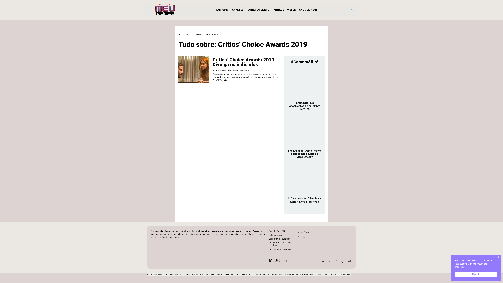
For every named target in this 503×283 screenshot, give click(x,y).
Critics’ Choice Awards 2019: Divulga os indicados (244, 62)
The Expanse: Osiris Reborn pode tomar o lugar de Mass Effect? (304, 154)
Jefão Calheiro (219, 70)
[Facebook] (336, 261)
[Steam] (349, 261)
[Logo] (165, 10)
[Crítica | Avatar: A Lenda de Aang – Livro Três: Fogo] (304, 179)
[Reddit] (342, 261)
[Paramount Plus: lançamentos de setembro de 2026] (304, 83)
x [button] (499, 257)
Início (181, 35)
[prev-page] (302, 208)
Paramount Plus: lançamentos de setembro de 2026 (304, 106)
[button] (352, 10)
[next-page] (306, 208)
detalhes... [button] (459, 267)
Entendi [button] (475, 274)
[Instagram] (323, 261)
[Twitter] (329, 261)
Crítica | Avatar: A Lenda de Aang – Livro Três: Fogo (304, 200)
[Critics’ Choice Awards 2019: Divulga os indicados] (193, 69)
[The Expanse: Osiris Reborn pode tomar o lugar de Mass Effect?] (304, 131)
